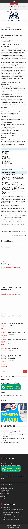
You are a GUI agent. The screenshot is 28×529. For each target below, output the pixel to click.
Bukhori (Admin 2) (14, 40)
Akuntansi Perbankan (13, 348)
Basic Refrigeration (7, 264)
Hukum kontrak (18, 53)
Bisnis (22, 40)
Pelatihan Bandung (5, 491)
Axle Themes (18, 527)
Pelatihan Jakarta (5, 490)
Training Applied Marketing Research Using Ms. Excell (14, 6)
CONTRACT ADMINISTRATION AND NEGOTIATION (14, 231)
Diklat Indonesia (4, 487)
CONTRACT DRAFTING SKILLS (17, 235)
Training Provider (4, 498)
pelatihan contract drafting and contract (11, 219)
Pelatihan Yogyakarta (5, 493)
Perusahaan (3, 41)
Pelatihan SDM (4, 496)
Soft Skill (8, 41)
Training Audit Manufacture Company (17, 332)
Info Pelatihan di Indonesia (7, 488)
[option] (14, 7)
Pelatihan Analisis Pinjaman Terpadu (12, 316)
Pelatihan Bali (4, 495)
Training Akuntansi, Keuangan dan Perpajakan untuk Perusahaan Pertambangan (16, 357)
